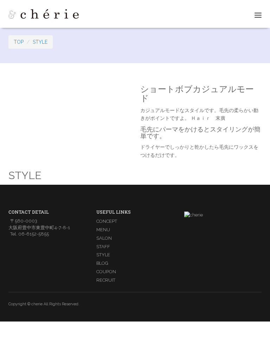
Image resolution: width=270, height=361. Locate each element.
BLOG (102, 263)
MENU (103, 229)
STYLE (40, 42)
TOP (19, 42)
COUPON (106, 271)
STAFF (103, 246)
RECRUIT (105, 280)
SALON (104, 238)
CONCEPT (106, 221)
